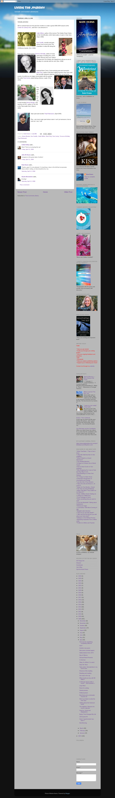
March (82, 728)
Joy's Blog (79, 567)
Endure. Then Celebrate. (83, 417)
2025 (80, 578)
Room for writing (84, 688)
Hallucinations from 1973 (86, 652)
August (82, 630)
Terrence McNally (40, 53)
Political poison (83, 692)
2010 (80, 614)
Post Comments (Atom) (32, 195)
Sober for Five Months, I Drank (86, 487)
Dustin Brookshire (27, 176)
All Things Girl (80, 560)
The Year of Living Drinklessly (85, 488)
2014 (80, 604)
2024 (80, 581)
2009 (80, 616)
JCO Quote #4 (83, 716)
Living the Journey (29, 8)
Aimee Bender (30, 102)
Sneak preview (83, 690)
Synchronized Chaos (82, 569)
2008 (80, 618)
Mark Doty (39, 72)
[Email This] (44, 134)
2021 (80, 588)
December (83, 621)
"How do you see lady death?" (85, 512)
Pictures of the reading (85, 671)
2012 (80, 609)
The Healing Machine (83, 461)
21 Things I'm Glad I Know (84, 477)
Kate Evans (25, 165)
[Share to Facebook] (49, 134)
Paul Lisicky (26, 78)
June (81, 635)
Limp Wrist (82, 685)
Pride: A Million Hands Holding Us (86, 494)
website (92, 366)
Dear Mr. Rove (83, 664)
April (81, 639)
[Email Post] (40, 133)
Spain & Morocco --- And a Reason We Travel (89, 378)
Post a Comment (24, 184)
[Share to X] (47, 134)
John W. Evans (26, 155)
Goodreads (79, 565)
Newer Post (22, 192)
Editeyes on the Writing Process (86, 517)
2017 (80, 597)
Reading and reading (85, 673)
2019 (80, 592)
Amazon (78, 563)
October (82, 625)
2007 (80, 736)
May (81, 637)
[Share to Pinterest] (51, 134)
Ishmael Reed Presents (86, 657)
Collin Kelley (25, 144)
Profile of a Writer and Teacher (86, 523)
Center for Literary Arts (24, 27)
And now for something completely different (86, 642)
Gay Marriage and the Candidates (86, 428)
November (83, 623)
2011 (79, 611)
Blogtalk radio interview (83, 511)
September (83, 628)
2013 (80, 607)
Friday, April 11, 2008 (28, 149)
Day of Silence (83, 655)
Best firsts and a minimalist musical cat (87, 695)
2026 (80, 576)
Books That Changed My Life (87, 714)
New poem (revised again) (86, 650)
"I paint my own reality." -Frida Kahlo (90, 406)
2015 (80, 602)
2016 (80, 599)
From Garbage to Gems (84, 497)
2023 (80, 583)
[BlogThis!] (46, 134)
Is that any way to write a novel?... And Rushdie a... (87, 682)
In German (82, 660)
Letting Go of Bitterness (84, 495)
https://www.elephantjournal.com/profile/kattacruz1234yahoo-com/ (86, 444)
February (82, 730)
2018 (80, 595)
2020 (80, 590)
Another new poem (84, 648)
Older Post (68, 192)
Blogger (67, 793)
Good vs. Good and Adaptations (85, 711)
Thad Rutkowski (49, 113)
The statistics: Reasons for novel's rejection (87, 707)
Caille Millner (40, 33)
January (82, 733)
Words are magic (82, 505)
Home (45, 192)
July (81, 632)
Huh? (80, 645)
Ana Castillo (39, 42)
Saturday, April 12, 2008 (28, 171)
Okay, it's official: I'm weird (86, 662)
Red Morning (83, 723)
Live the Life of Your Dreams (85, 482)
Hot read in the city (84, 675)
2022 (80, 585)
